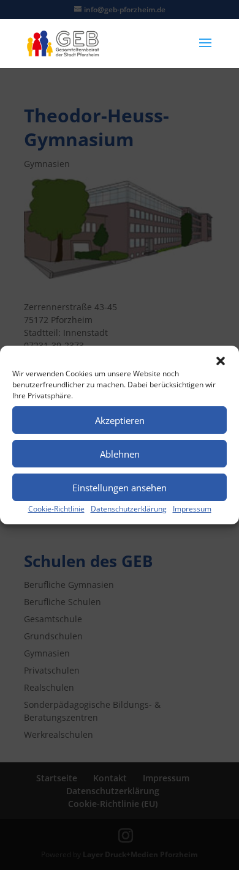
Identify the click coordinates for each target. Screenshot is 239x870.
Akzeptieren (120, 420)
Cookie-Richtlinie (56, 509)
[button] (220, 361)
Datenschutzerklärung (129, 509)
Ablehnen (120, 454)
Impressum (192, 509)
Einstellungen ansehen (119, 487)
